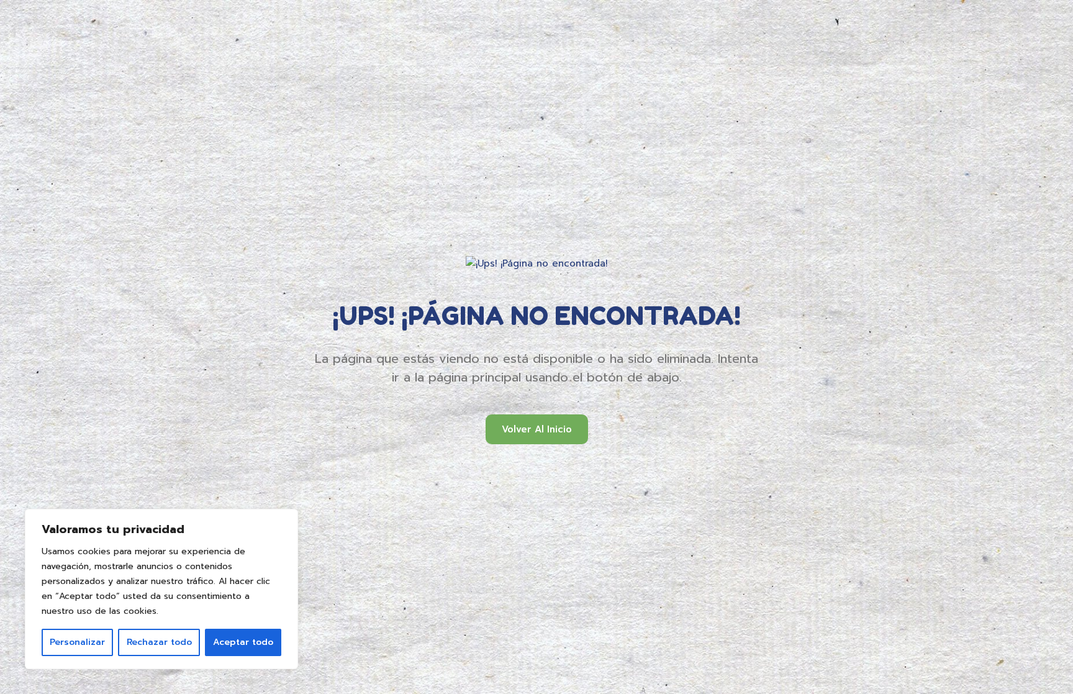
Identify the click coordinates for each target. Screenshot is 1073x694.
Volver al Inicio (537, 429)
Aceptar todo (243, 642)
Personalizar (77, 642)
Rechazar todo (159, 642)
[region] (161, 589)
